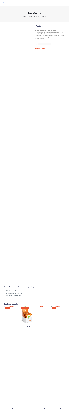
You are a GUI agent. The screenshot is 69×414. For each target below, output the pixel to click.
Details (20, 287)
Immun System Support (34, 16)
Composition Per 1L (9, 287)
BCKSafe (27, 326)
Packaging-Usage (29, 287)
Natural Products (56, 47)
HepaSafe (42, 409)
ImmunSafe (11, 409)
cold (44, 44)
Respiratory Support (40, 48)
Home (24, 16)
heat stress (48, 44)
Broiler (40, 44)
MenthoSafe (58, 409)
